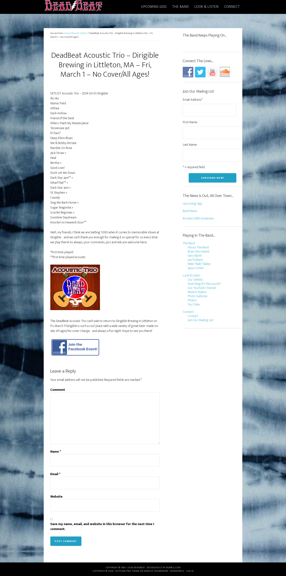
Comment (57, 389)
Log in (190, 571)
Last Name (190, 144)
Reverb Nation (197, 292)
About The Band (198, 247)
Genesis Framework (156, 571)
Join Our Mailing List (200, 320)
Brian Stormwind (198, 251)
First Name (190, 122)
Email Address (193, 99)
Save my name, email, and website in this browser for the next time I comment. (102, 527)
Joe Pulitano (195, 260)
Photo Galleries (198, 296)
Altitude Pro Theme (127, 571)
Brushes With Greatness (198, 218)
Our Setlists (195, 279)
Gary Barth (195, 255)
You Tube (194, 304)
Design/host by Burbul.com (163, 567)
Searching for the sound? (204, 284)
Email (55, 474)
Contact (193, 316)
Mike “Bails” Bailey (199, 264)
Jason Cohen (196, 268)
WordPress (177, 571)
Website (56, 496)
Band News (190, 211)
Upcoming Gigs (192, 203)
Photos (192, 300)
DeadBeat (73, 6)
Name (55, 451)
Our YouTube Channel (202, 288)
